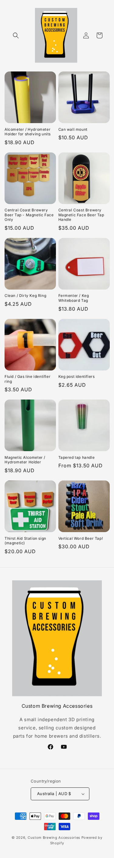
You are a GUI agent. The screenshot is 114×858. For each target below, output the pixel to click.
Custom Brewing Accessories (54, 837)
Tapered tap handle (76, 457)
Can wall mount (73, 129)
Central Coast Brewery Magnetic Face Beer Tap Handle (81, 215)
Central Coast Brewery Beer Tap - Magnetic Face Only (29, 215)
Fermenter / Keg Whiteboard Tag (73, 298)
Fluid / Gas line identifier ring (27, 379)
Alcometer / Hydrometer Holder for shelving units (28, 132)
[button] (15, 35)
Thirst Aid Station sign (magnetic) (25, 541)
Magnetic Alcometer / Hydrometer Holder (25, 460)
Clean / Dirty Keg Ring (25, 295)
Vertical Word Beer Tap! (80, 538)
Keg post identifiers (76, 376)
